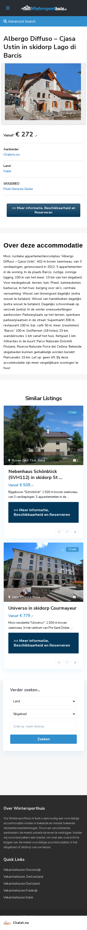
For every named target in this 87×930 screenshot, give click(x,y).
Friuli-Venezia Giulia (18, 189)
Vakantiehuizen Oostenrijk (22, 870)
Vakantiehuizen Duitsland (21, 884)
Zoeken (43, 739)
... (68, 497)
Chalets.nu (11, 154)
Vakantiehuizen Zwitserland (23, 877)
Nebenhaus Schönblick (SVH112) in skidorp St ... (35, 474)
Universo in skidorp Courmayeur (42, 608)
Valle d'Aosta (21, 597)
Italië (7, 171)
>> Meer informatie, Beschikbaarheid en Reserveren (43, 210)
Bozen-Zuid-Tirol (24, 460)
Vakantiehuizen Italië (18, 897)
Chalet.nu (21, 923)
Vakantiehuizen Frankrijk (20, 891)
